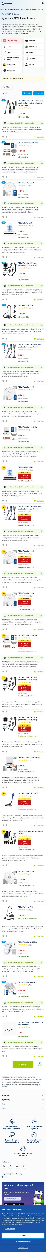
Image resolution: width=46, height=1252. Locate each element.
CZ (6, 1176)
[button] (23, 1095)
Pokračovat (24, 33)
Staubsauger (38, 1079)
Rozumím (23, 1236)
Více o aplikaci (11, 1199)
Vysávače (32, 1077)
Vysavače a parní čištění (34, 9)
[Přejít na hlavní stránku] (7, 3)
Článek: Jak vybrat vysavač (13, 79)
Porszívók (4, 1086)
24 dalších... (23, 1065)
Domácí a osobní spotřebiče (14, 9)
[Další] (39, 1064)
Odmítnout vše (23, 1248)
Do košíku (40, 137)
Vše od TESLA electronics (10, 14)
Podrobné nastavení (23, 1242)
